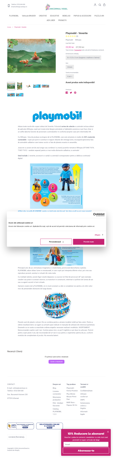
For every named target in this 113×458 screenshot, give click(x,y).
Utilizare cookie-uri (84, 395)
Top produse (71, 384)
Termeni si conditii (84, 385)
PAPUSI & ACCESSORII (82, 16)
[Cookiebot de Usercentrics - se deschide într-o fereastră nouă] (95, 214)
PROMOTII (62, 20)
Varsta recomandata (72, 72)
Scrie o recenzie (56, 362)
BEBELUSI (66, 16)
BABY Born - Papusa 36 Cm (72, 403)
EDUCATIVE (54, 16)
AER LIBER (51, 20)
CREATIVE (43, 16)
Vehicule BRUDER (29, 16)
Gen (67, 63)
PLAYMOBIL (14, 16)
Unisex (69, 67)
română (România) (16, 437)
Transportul (77, 50)
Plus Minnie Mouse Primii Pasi (71, 396)
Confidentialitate (86, 391)
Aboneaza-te (86, 450)
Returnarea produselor (57, 398)
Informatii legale (84, 413)
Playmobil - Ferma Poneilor (72, 389)
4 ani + (69, 76)
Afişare (97, 235)
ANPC (82, 400)
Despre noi (57, 384)
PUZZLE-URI (99, 16)
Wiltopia (78, 40)
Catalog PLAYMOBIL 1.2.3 (57, 411)
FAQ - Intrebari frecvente (58, 404)
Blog (54, 388)
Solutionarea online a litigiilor (85, 405)
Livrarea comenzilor (57, 392)
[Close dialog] (108, 432)
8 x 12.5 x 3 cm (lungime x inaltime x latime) (83, 58)
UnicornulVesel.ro (23, 448)
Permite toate (89, 242)
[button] (71, 36)
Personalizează (55, 242)
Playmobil (69, 40)
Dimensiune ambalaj (72, 54)
